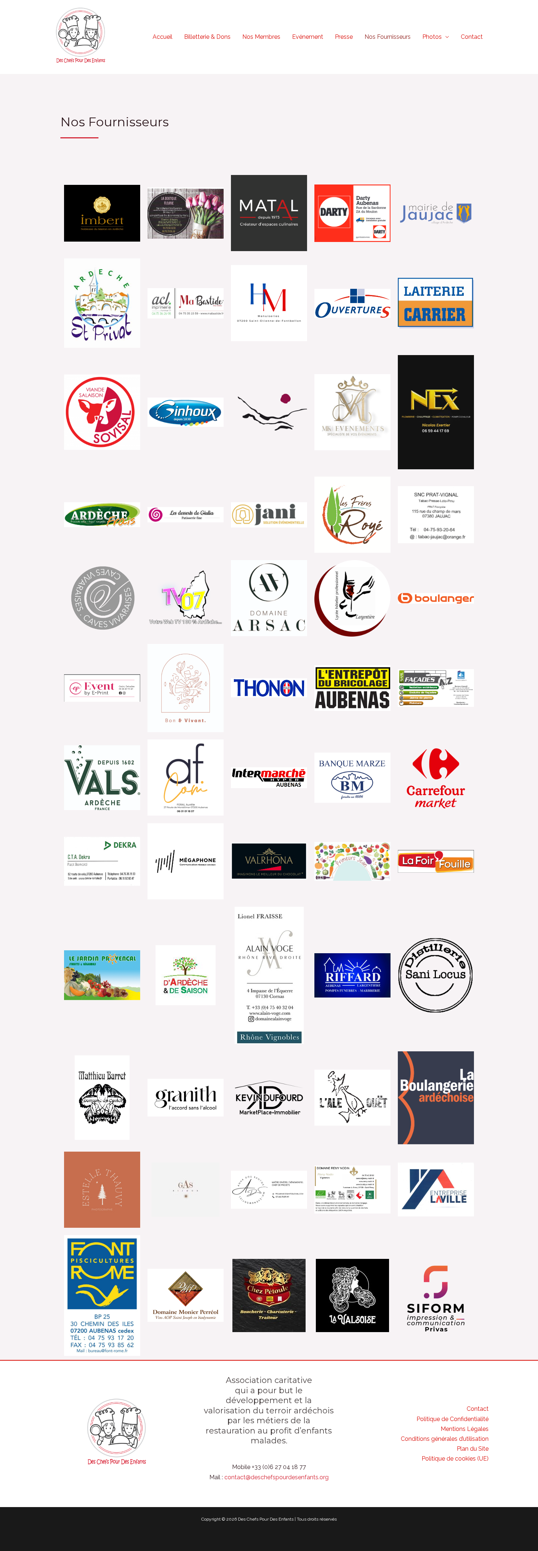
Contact (472, 36)
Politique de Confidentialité (452, 1419)
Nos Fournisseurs (388, 36)
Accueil (162, 36)
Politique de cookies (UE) (455, 1458)
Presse (344, 36)
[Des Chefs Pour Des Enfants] (80, 36)
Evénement (307, 36)
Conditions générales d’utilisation (445, 1438)
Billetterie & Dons (207, 36)
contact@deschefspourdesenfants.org (276, 1477)
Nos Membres (261, 36)
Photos (432, 36)
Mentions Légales (465, 1428)
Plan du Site (473, 1448)
